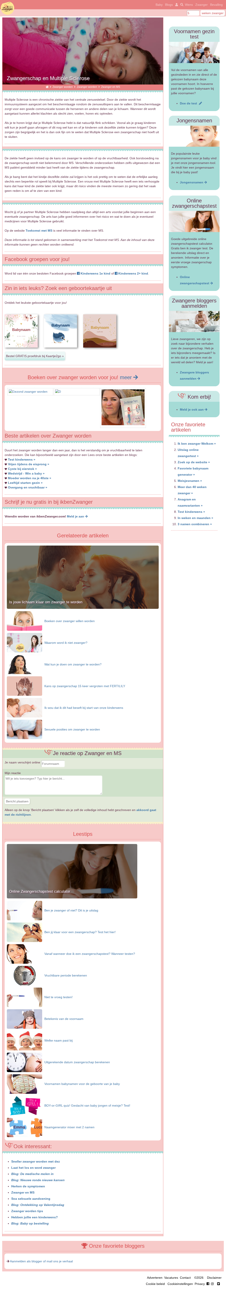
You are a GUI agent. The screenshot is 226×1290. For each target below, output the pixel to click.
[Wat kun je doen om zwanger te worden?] (24, 664)
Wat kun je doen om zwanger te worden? (73, 664)
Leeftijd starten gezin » (25, 482)
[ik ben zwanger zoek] (181, 4)
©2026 (198, 1277)
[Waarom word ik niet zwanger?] (24, 642)
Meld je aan (76, 516)
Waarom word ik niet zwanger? (65, 642)
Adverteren (154, 1277)
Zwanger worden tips (27, 1211)
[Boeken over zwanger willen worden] (24, 621)
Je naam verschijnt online (23, 762)
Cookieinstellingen (180, 1284)
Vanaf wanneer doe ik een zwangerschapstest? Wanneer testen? (89, 953)
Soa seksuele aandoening (30, 1198)
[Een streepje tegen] (123, 424)
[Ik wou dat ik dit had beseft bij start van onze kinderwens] (24, 707)
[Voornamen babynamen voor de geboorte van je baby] (24, 1083)
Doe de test (189, 103)
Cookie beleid (155, 1284)
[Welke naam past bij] (24, 1040)
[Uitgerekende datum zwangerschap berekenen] (24, 1062)
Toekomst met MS (39, 230)
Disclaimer (214, 1277)
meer (126, 377)
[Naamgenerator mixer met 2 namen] (24, 1127)
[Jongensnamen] (194, 136)
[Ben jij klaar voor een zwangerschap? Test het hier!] (24, 932)
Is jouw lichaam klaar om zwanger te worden (45, 602)
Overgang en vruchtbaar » (27, 487)
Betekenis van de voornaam (63, 1019)
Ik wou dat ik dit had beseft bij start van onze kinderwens (83, 707)
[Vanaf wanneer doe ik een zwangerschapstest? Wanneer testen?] (24, 953)
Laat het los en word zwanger (33, 1167)
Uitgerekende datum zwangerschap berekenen (77, 1062)
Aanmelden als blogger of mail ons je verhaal (41, 1261)
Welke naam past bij (58, 1040)
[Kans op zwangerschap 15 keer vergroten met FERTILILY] (24, 686)
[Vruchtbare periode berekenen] (24, 975)
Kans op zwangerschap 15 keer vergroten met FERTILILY (84, 686)
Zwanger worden (63, 86)
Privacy (200, 1284)
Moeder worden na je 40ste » (29, 478)
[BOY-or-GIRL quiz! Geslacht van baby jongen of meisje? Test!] (24, 1105)
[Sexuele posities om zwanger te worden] (24, 729)
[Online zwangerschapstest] (194, 221)
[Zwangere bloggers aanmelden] (194, 321)
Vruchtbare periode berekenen (65, 975)
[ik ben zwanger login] (176, 4)
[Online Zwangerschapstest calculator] (72, 897)
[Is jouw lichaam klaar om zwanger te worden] (83, 607)
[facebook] (211, 1284)
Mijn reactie (13, 773)
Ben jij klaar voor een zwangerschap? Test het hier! (80, 932)
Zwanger (201, 4)
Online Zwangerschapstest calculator (39, 891)
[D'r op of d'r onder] (58, 391)
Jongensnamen (192, 182)
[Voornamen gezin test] (194, 52)
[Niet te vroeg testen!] (24, 997)
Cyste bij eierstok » (22, 469)
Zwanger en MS (22, 1192)
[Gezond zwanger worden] (28, 391)
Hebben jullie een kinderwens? (34, 1217)
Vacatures (171, 1277)
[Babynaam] (21, 351)
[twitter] (218, 1284)
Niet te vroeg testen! (58, 997)
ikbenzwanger (7, 8)
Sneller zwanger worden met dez (35, 1161)
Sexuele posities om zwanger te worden (72, 729)
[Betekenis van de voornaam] (24, 1018)
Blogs (169, 4)
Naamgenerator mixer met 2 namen (69, 1127)
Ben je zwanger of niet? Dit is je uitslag (71, 910)
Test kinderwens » (21, 459)
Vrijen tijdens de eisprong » (28, 464)
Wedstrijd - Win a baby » (26, 473)
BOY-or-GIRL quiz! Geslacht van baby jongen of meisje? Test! (87, 1105)
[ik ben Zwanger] (47, 86)
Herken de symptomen (28, 1186)
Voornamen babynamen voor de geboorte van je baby (82, 1084)
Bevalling (216, 4)
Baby (159, 4)
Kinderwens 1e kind (95, 273)
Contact (185, 1277)
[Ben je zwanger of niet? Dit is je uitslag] (24, 910)
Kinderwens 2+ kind (132, 273)
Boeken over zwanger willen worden (69, 621)
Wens (189, 4)
